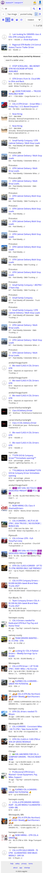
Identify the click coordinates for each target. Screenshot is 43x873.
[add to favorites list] (10, 34)
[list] (3, 20)
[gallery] (17, 20)
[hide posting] (22, 40)
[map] (21, 20)
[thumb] (7, 20)
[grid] (12, 20)
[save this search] (40, 9)
